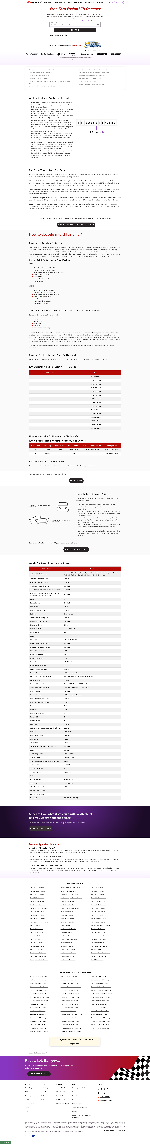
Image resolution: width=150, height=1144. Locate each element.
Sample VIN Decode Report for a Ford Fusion (91, 84)
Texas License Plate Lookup (99, 1004)
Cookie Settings (5, 1142)
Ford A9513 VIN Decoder (37, 888)
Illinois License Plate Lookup (38, 1018)
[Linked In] (102, 1093)
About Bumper (29, 1088)
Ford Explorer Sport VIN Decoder (70, 894)
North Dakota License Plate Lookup (71, 1032)
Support (74, 1092)
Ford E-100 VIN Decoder (36, 925)
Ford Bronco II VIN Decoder (37, 905)
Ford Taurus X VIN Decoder (98, 939)
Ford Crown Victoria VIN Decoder (39, 922)
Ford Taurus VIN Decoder (98, 936)
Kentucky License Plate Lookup (39, 1032)
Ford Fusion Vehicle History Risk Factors (40, 73)
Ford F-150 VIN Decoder (67, 905)
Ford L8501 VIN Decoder (98, 891)
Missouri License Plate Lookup (69, 1001)
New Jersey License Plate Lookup (70, 1018)
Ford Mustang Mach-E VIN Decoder (101, 925)
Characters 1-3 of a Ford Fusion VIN (39, 75)
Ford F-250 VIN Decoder (67, 912)
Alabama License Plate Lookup (38, 977)
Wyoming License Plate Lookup (100, 1028)
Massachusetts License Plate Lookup (71, 987)
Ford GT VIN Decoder (97, 888)
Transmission (38, 321)
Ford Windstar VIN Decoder (98, 956)
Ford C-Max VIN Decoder (37, 912)
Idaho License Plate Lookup (38, 1014)
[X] (99, 1093)
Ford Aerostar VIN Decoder (37, 891)
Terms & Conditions (109, 1131)
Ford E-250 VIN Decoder (37, 932)
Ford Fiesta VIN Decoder (67, 936)
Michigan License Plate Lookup (69, 990)
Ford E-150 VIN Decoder (36, 929)
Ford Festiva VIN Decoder (68, 932)
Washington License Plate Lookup (100, 1018)
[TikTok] (105, 1089)
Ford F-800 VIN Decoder (67, 925)
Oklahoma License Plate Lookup (100, 980)
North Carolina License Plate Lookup (71, 1028)
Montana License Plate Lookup (69, 1004)
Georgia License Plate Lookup (38, 1007)
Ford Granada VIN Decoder (68, 960)
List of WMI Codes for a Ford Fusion (39, 78)
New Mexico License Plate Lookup (70, 1021)
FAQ (73, 1100)
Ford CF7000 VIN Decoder (37, 915)
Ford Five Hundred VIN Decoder (69, 939)
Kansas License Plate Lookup (38, 1028)
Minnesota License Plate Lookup (70, 994)
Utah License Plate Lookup (98, 1007)
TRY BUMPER (76, 480)
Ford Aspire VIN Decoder (37, 894)
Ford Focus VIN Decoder (67, 946)
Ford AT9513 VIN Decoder (37, 898)
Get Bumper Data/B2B (78, 1088)
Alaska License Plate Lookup (38, 980)
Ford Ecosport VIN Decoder (37, 939)
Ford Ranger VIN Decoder (98, 932)
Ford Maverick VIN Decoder (98, 919)
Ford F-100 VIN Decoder (67, 901)
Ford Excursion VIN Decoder (38, 953)
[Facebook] (102, 1089)
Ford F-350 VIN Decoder (67, 915)
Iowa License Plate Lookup (37, 1025)
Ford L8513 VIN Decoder (98, 894)
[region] (75, 400)
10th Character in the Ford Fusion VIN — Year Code (93, 70)
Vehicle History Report (62, 1104)
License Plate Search (62, 1088)
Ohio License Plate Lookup (98, 977)
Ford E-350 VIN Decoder (37, 936)
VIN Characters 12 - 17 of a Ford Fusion (90, 78)
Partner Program (77, 1104)
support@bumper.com (106, 1100)
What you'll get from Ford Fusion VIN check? (41, 70)
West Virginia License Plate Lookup (101, 1021)
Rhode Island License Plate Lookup (101, 990)
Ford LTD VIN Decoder (97, 915)
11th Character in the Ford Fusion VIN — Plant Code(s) (94, 73)
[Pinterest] (105, 1093)
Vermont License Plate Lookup (100, 1011)
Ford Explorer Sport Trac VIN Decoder (71, 898)
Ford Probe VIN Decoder (98, 929)
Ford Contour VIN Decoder (37, 919)
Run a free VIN (40, 828)
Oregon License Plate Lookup (99, 983)
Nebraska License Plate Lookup (69, 1007)
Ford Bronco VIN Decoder (37, 901)
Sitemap (74, 1112)
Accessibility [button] (28, 1135)
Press (26, 1112)
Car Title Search (60, 1100)
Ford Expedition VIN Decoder (38, 956)
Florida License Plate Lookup (38, 1004)
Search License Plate (76, 549)
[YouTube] (108, 1089)
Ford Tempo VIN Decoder (98, 943)
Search (75, 30)
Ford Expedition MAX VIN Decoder (70, 888)
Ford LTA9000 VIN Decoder (98, 912)
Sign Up (120, 2)
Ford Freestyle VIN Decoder (68, 953)
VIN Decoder (37, 1053)
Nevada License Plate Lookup (69, 1011)
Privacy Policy (121, 1131)
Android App (28, 1096)
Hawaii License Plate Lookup (38, 1011)
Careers (27, 1108)
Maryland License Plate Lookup (69, 983)
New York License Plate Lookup (69, 1025)
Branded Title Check (61, 1096)
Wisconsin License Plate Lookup (100, 1025)
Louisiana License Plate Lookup (69, 977)
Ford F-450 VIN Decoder (67, 919)
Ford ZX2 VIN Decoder (97, 960)
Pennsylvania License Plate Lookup (101, 987)
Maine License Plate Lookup (68, 980)
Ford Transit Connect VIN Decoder (100, 953)
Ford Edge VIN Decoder (36, 943)
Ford (43, 1053)
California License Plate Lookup (39, 990)
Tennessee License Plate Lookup (100, 1001)
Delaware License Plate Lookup (39, 1001)
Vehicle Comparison (45, 1088)
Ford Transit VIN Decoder (98, 949)
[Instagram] (99, 1089)
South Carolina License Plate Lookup (101, 994)
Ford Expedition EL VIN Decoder (39, 960)
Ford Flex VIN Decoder (67, 943)
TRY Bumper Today (39, 1074)
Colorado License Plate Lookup (39, 994)
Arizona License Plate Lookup (38, 983)
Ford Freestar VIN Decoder (68, 949)
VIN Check (43, 1100)
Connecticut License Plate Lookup (39, 997)
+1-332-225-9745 (105, 1097)
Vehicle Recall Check (62, 1092)
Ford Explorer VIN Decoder (68, 891)
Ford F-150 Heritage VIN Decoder (70, 908)
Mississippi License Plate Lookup (70, 997)
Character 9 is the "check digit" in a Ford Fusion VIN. (43, 86)
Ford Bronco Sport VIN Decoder (39, 908)
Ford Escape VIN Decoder (37, 946)
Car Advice (28, 1100)
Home (30, 1053)
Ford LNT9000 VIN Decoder (98, 905)
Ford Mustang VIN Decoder (98, 922)
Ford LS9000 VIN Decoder (98, 908)
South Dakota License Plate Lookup (101, 997)
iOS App (27, 1092)
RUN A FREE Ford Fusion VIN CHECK (76, 225)
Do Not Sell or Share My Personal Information (81, 1117)
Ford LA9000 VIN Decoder (98, 898)
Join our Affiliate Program (79, 1108)
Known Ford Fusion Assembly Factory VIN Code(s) (93, 75)
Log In (111, 2)
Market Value (44, 1092)
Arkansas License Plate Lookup (39, 987)
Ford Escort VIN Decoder (37, 949)
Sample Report (29, 1104)
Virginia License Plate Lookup (99, 1014)
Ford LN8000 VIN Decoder (98, 901)
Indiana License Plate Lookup (38, 1021)
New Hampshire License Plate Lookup (71, 1014)
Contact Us (75, 1096)
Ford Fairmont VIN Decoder (68, 929)
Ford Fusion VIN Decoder (67, 956)
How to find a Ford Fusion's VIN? (88, 81)
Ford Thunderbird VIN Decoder (99, 946)
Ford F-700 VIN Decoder (67, 922)
